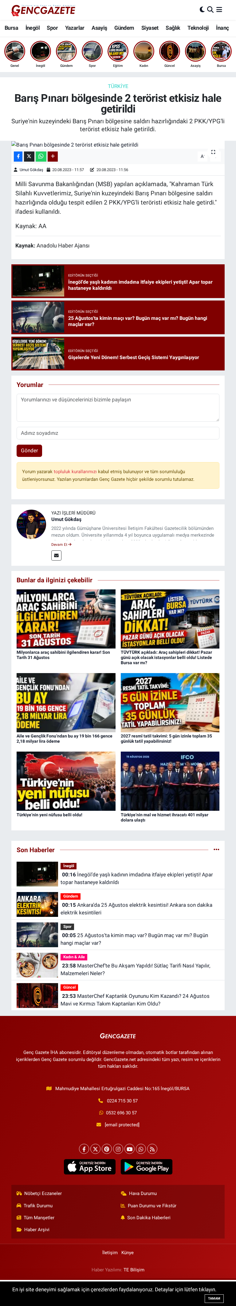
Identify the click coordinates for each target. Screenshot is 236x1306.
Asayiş (99, 28)
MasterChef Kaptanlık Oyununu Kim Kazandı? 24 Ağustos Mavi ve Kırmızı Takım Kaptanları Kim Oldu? (135, 1000)
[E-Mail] (56, 555)
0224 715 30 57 (122, 1101)
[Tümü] (216, 850)
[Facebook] (84, 1149)
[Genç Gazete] (43, 9)
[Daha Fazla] (53, 156)
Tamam (214, 1298)
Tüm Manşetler (39, 1217)
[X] (95, 1149)
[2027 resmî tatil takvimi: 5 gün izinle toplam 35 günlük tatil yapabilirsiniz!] (170, 702)
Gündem (124, 28)
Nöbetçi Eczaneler (43, 1193)
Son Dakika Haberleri (149, 1217)
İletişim (110, 1252)
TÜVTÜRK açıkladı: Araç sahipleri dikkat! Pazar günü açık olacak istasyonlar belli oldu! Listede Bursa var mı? (166, 657)
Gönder (29, 450)
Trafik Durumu (38, 1205)
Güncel (69, 987)
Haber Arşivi (36, 1229)
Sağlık (173, 28)
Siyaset (150, 28)
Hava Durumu (143, 1193)
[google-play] (146, 1166)
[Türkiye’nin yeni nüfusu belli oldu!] (66, 781)
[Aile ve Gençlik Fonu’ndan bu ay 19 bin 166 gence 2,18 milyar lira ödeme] (66, 702)
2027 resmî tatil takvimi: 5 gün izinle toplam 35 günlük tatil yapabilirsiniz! (166, 738)
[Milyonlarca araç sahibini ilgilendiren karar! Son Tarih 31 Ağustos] (66, 618)
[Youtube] (129, 1149)
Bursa (11, 28)
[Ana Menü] (219, 10)
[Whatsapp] (141, 1149)
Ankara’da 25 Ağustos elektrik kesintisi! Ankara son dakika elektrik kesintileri (136, 909)
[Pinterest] (107, 1149)
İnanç (222, 28)
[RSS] (152, 1149)
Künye (127, 1252)
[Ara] (210, 10)
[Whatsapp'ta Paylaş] (41, 156)
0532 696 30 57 (121, 1113)
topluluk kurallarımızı (76, 471)
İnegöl (33, 28)
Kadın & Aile (74, 957)
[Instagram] (118, 1149)
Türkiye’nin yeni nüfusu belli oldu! (49, 814)
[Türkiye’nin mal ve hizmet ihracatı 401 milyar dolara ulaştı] (170, 781)
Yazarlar (75, 28)
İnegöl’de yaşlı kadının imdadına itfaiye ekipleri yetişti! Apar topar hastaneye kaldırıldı (137, 878)
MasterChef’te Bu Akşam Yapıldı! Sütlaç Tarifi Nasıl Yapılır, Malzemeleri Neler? (135, 970)
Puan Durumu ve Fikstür (152, 1205)
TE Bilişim (134, 1270)
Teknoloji (198, 28)
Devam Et (59, 544)
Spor (52, 28)
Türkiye (118, 86)
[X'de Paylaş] (29, 156)
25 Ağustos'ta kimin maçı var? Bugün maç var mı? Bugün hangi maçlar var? (134, 939)
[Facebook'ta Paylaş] (18, 156)
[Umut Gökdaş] (31, 524)
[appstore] (89, 1166)
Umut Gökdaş (31, 169)
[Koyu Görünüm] (202, 10)
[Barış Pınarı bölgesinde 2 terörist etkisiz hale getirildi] (118, 145)
